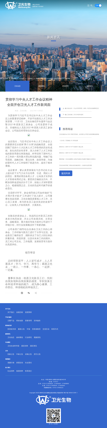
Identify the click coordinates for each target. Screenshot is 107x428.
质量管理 (28, 321)
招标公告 (11, 354)
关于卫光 (7, 309)
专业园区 (7, 342)
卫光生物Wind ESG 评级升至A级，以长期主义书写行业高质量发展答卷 (79, 134)
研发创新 (19, 321)
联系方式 (54, 329)
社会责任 (28, 363)
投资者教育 (36, 329)
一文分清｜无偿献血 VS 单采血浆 (68, 140)
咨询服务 (37, 321)
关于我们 (11, 312)
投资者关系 (8, 325)
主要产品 (11, 321)
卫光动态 (21, 78)
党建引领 (11, 363)
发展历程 (19, 312)
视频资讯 (90, 86)
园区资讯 (33, 346)
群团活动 (19, 363)
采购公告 (28, 354)
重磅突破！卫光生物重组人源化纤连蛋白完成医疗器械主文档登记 (77, 159)
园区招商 (24, 346)
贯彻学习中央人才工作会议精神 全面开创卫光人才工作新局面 (53, 78)
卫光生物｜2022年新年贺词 (75, 114)
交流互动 (46, 329)
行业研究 (65, 86)
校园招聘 (19, 371)
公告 (6, 350)
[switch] (98, 5)
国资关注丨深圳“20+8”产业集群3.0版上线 (71, 146)
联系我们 (28, 371)
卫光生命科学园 (13, 346)
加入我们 (7, 367)
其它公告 (37, 354)
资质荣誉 (28, 312)
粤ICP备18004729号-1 (71, 392)
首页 (6, 78)
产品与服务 (8, 317)
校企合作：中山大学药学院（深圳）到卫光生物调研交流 (83, 108)
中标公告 (19, 354)
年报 (28, 329)
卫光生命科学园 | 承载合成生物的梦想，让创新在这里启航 (75, 165)
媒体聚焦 (41, 86)
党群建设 (7, 359)
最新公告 (21, 329)
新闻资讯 (13, 78)
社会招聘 (11, 371)
